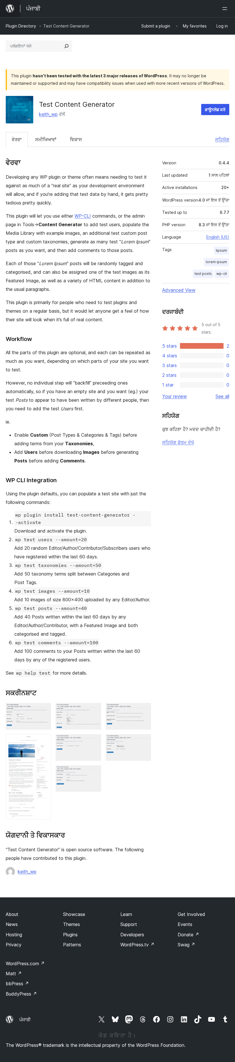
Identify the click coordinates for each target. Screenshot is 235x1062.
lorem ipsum (216, 262)
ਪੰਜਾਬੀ (25, 1019)
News (12, 924)
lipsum (221, 250)
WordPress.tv (137, 944)
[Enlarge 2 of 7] (43, 742)
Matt (14, 973)
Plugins (70, 934)
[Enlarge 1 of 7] (43, 711)
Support (128, 924)
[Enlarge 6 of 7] (143, 711)
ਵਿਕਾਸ (76, 139)
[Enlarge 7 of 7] (143, 742)
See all (222, 396)
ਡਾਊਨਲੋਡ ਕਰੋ (215, 109)
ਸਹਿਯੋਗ (222, 139)
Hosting (14, 934)
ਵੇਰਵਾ (17, 139)
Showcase (74, 914)
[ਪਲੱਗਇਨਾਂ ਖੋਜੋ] (66, 46)
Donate (188, 934)
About (12, 914)
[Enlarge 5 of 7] (93, 773)
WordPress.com (25, 963)
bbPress (17, 983)
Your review (174, 396)
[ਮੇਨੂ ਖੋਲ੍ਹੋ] (226, 8)
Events (185, 924)
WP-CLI (83, 216)
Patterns (72, 944)
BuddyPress (21, 994)
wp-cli (221, 273)
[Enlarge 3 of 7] (93, 711)
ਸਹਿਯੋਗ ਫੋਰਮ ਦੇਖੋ (178, 442)
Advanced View (178, 290)
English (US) (217, 237)
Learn (126, 914)
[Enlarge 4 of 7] (93, 742)
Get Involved (191, 914)
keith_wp (48, 114)
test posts (203, 273)
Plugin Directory (21, 25)
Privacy (13, 944)
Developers (132, 934)
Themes (71, 924)
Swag (186, 944)
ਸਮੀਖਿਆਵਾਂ (45, 139)
